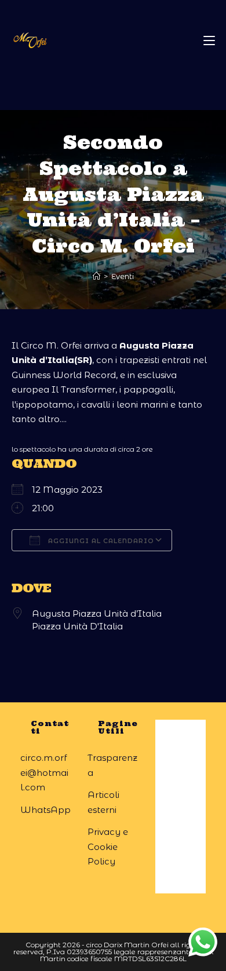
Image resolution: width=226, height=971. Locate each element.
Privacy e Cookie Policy (108, 846)
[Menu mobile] (209, 40)
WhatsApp (45, 809)
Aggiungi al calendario (100, 541)
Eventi (122, 276)
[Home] (96, 276)
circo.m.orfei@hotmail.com (44, 772)
